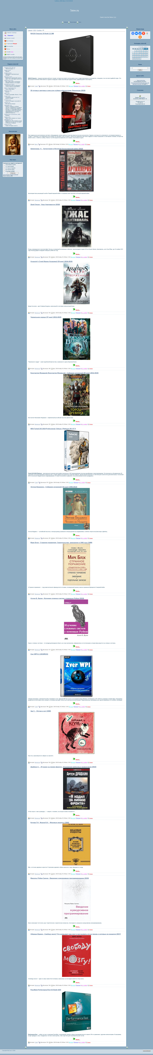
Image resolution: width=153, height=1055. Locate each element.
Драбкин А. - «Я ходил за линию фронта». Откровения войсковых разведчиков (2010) (63, 767)
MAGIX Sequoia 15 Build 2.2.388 (42, 33)
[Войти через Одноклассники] (140, 37)
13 (147, 52)
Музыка (6, 76)
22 (135, 56)
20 (147, 54)
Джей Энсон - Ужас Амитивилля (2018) (45, 204)
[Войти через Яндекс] (143, 33)
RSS (115, 17)
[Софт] (6, 73)
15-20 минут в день (11, 164)
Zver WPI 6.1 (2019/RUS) (39, 654)
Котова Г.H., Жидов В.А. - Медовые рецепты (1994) (49, 822)
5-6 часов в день (10, 169)
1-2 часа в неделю (10, 168)
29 (135, 58)
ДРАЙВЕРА (7, 119)
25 (142, 56)
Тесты (8, 49)
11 (142, 52)
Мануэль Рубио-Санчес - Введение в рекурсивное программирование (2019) (59, 878)
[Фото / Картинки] (8, 88)
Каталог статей (10, 38)
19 (144, 54)
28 (133, 58)
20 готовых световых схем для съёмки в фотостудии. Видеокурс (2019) (57, 90)
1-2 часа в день (10, 166)
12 (144, 52)
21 (133, 56)
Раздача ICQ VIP (8, 67)
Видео (6, 70)
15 (135, 54)
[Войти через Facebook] (140, 33)
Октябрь (39, 30)
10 (140, 52)
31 (140, 58)
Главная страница (11, 32)
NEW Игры (7, 80)
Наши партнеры (141, 80)
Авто (5, 93)
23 (137, 56)
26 (144, 56)
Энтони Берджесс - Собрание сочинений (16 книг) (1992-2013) (53, 487)
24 (140, 56)
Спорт (6, 96)
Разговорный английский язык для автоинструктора (140, 83)
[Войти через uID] (132, 33)
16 (137, 54)
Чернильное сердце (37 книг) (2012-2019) (45, 317)
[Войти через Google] (147, 33)
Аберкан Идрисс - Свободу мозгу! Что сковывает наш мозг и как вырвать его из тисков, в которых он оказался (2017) (75, 934)
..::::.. (10, 35)
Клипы (6, 117)
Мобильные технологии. (10, 114)
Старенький (11, 43)
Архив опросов (14, 174)
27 (147, 56)
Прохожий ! (142, 97)
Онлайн (9, 51)
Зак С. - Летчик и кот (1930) (40, 711)
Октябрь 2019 (143, 47)
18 (142, 54)
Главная (66, 22)
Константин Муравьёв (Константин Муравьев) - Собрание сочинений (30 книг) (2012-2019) (64, 373)
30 (137, 58)
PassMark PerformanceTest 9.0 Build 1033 (45, 990)
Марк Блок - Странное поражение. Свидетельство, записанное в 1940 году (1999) (61, 542)
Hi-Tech (6, 100)
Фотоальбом (9, 46)
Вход (79, 22)
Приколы (6, 90)
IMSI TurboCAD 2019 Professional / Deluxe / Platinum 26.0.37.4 (53, 429)
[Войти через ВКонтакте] (136, 33)
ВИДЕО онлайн (10, 54)
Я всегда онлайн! (10, 171)
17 (140, 54)
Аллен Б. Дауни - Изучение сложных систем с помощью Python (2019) (57, 598)
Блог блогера (9, 41)
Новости (6, 124)
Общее (6, 102)
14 (133, 54)
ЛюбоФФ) (6, 105)
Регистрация (73, 22)
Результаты (6, 174)
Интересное (7, 84)
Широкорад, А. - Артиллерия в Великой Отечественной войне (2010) (56, 149)
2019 (34, 30)
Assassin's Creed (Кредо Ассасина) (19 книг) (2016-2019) (51, 261)
